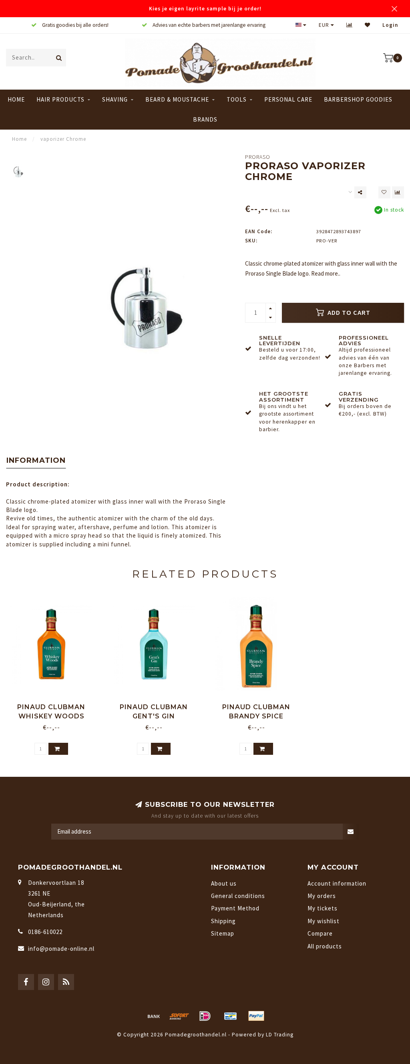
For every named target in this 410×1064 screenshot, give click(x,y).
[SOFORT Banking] (179, 1016)
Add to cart (348, 312)
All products (325, 946)
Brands (205, 119)
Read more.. (325, 273)
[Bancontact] (231, 1016)
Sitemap (222, 933)
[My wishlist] (367, 25)
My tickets (323, 908)
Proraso (257, 157)
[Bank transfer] (154, 1016)
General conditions (238, 896)
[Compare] (349, 25)
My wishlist (324, 921)
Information (36, 460)
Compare (320, 933)
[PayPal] (256, 1016)
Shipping (223, 921)
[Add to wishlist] (384, 192)
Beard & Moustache (177, 99)
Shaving (115, 99)
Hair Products (60, 99)
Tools (237, 99)
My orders (322, 896)
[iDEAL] (205, 1016)
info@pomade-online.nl (61, 948)
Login (390, 25)
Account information (337, 883)
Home (16, 99)
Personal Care (288, 99)
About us (224, 883)
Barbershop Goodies (358, 99)
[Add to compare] (398, 192)
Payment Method (235, 908)
